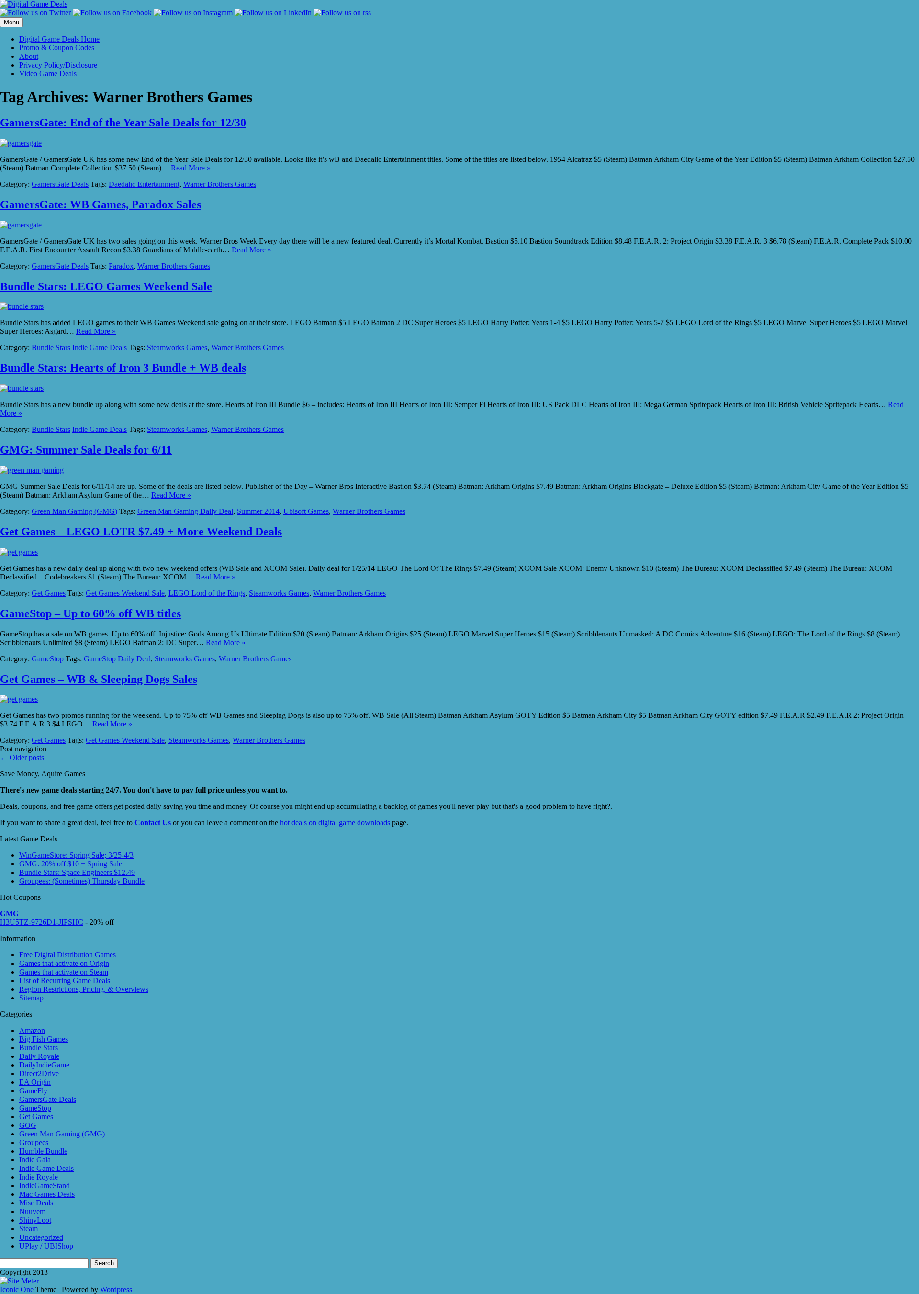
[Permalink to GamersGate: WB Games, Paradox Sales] (21, 225)
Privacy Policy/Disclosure (58, 65)
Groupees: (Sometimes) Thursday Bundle (82, 881)
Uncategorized (41, 1237)
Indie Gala (35, 1160)
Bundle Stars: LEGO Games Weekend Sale (106, 286)
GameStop (48, 659)
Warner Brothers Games (219, 184)
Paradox (121, 266)
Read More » (191, 168)
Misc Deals (36, 1203)
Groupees (33, 1142)
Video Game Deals (48, 73)
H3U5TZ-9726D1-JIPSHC (41, 922)
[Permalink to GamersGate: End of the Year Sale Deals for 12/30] (21, 143)
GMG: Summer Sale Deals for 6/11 (86, 449)
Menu (11, 22)
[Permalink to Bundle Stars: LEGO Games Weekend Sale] (22, 306)
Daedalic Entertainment (144, 184)
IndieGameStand (44, 1185)
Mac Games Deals (47, 1194)
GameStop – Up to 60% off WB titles (90, 613)
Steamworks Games (177, 347)
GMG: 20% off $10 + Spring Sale (70, 864)
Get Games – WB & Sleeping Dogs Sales (98, 679)
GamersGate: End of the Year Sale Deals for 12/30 (123, 122)
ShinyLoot (35, 1220)
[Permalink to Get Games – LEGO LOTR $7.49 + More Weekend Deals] (19, 552)
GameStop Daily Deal (117, 659)
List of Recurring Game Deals (64, 980)
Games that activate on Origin (64, 963)
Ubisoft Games (306, 511)
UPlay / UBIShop (46, 1246)
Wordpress (116, 1289)
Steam (28, 1229)
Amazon (32, 1030)
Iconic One (17, 1289)
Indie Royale (38, 1177)
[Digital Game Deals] (33, 4)
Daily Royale (39, 1056)
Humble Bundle (43, 1151)
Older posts (22, 757)
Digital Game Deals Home (59, 39)
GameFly (33, 1091)
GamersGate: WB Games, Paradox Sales (100, 204)
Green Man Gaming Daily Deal (185, 511)
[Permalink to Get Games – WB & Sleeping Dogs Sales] (19, 699)
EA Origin (35, 1082)
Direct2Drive (39, 1073)
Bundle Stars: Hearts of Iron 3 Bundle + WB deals (123, 368)
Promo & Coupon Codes (56, 48)
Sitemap (31, 998)
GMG (9, 913)
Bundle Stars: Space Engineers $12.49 (77, 872)
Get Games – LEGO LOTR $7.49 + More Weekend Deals (141, 531)
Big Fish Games (43, 1039)
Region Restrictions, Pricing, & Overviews (83, 989)
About (28, 56)
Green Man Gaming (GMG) (74, 511)
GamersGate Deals (60, 184)
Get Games (49, 593)
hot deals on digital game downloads (335, 822)
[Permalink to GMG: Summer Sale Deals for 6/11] (32, 470)
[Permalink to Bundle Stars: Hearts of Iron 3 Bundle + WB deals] (22, 388)
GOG (27, 1125)
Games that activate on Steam (63, 972)
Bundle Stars (51, 347)
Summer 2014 (258, 511)
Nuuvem (32, 1211)
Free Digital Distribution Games (67, 955)
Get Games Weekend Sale (125, 593)
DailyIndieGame (44, 1065)
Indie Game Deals (99, 347)
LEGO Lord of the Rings (206, 593)
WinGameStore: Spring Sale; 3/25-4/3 (76, 855)
